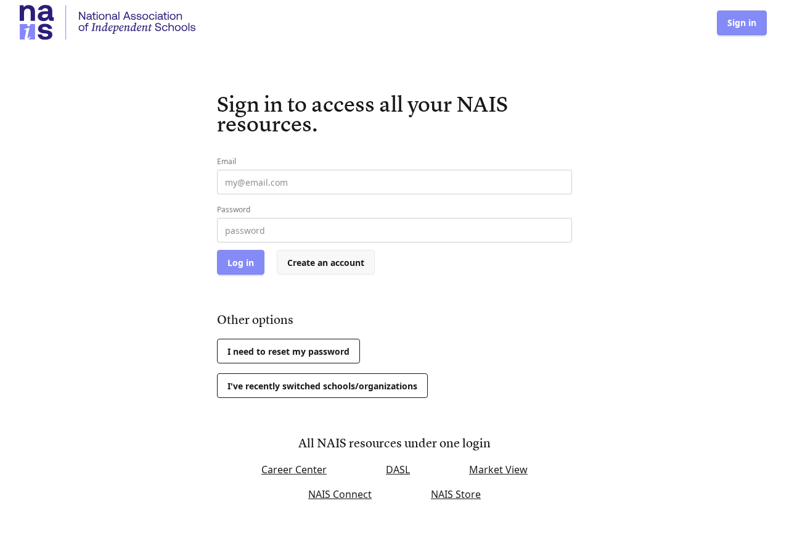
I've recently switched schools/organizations (322, 386)
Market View (498, 469)
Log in (240, 262)
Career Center (294, 469)
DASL (398, 469)
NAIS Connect (340, 494)
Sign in (741, 22)
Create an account (325, 262)
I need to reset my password (288, 351)
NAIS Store (456, 494)
